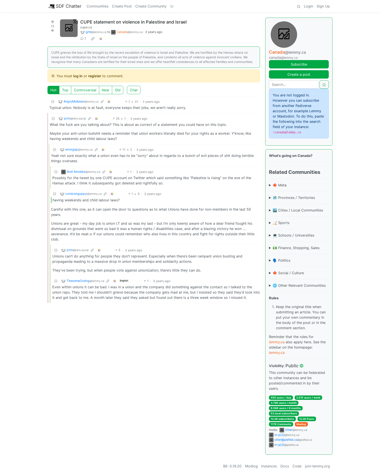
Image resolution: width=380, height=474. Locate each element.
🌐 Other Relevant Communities (299, 285)
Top (65, 90)
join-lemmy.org (317, 466)
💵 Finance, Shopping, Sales (296, 248)
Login (308, 6)
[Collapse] (52, 101)
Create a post (298, 74)
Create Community (151, 6)
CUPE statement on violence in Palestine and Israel (133, 22)
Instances (269, 466)
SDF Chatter (68, 6)
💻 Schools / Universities (293, 235)
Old (118, 90)
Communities (97, 6)
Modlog (301, 424)
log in (77, 76)
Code (296, 466)
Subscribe (299, 64)
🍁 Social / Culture (288, 273)
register (94, 76)
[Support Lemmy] (171, 6)
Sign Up (323, 6)
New (105, 90)
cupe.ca (86, 27)
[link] (92, 39)
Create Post (122, 6)
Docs (284, 466)
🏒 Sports (281, 222)
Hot (53, 90)
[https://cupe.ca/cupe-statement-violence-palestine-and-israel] (69, 28)
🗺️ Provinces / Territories (294, 197)
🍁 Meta (280, 185)
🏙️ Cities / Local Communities (298, 210)
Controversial (85, 90)
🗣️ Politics (281, 260)
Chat (134, 90)
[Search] (298, 6)
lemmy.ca (277, 342)
